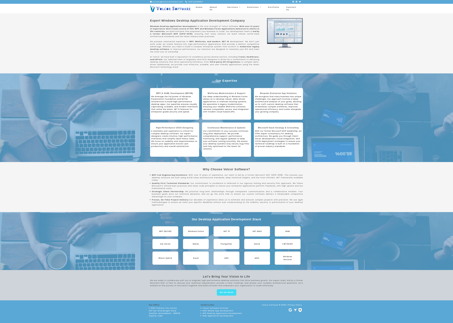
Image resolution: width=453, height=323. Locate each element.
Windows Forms (196, 231)
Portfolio (273, 7)
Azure (196, 258)
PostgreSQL (226, 244)
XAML (287, 231)
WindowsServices (287, 258)
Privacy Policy (295, 305)
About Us (213, 8)
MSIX (257, 258)
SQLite (257, 244)
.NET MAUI (257, 231)
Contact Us (291, 8)
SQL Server (165, 244)
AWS (226, 258)
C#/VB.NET (287, 244)
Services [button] (233, 7)
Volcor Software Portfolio (216, 308)
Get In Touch (226, 292)
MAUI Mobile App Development (218, 311)
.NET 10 (226, 231)
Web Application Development (218, 316)
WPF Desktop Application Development (222, 313)
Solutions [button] (253, 7)
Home (199, 7)
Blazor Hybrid (165, 258)
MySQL (196, 244)
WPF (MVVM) (165, 231)
